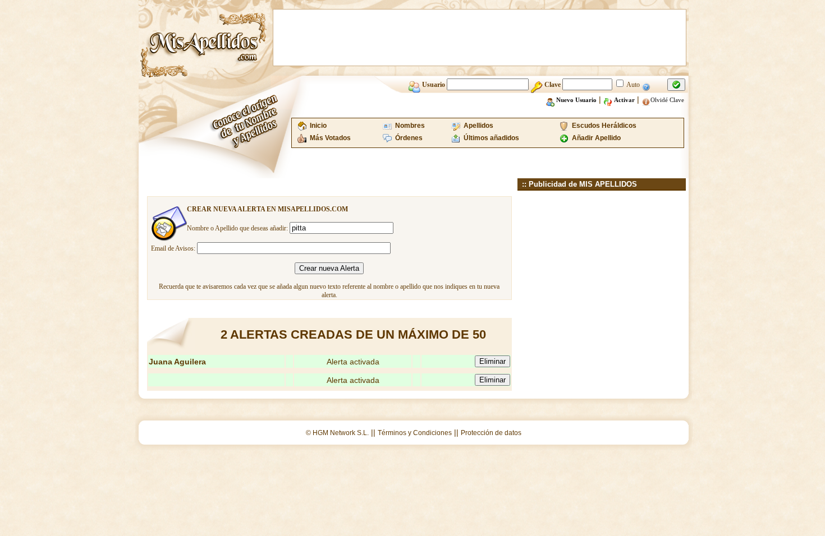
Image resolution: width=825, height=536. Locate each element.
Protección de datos (491, 433)
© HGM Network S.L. (337, 433)
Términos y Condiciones (415, 433)
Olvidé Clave (667, 99)
